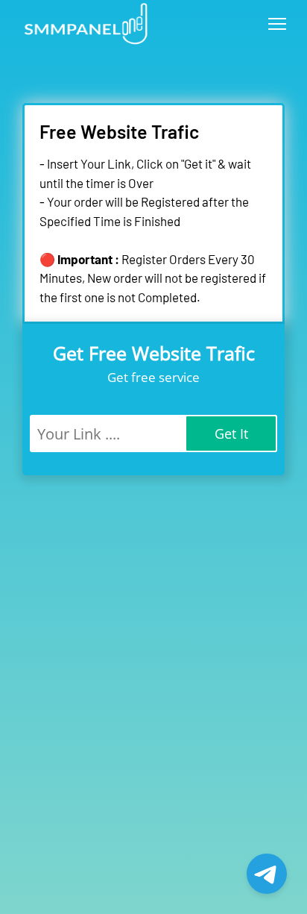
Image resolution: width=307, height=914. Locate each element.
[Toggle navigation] (277, 24)
